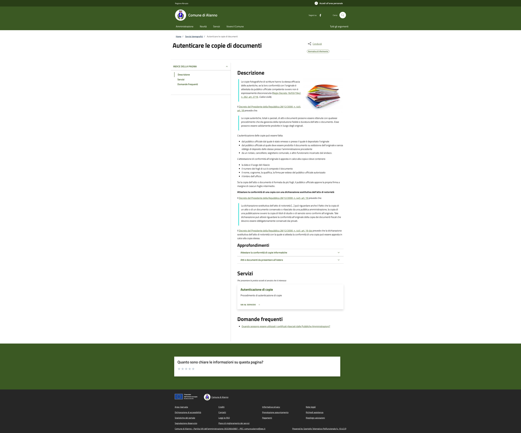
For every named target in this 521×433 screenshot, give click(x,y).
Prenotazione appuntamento (275, 412)
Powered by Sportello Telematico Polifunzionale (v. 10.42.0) (319, 428)
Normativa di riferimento (318, 51)
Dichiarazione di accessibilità (188, 412)
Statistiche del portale (185, 417)
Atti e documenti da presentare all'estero (262, 260)
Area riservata (181, 407)
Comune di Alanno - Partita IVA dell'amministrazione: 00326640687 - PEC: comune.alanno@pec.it (220, 428)
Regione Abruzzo (181, 3)
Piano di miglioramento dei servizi (234, 423)
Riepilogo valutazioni (315, 417)
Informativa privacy (271, 407)
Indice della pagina (185, 66)
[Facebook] (319, 15)
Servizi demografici (194, 36)
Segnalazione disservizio (186, 423)
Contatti (222, 412)
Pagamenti (267, 417)
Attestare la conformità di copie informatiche (264, 252)
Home (178, 36)
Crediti (221, 407)
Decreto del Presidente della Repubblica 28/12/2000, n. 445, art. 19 (273, 198)
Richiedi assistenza (314, 412)
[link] (251, 304)
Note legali (311, 407)
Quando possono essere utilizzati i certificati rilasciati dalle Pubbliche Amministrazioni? (286, 326)
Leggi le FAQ (224, 417)
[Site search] (342, 15)
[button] (328, 3)
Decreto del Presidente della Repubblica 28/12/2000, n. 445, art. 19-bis (275, 230)
